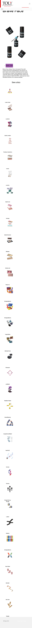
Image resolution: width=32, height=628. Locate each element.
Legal (24, 621)
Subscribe (19, 621)
